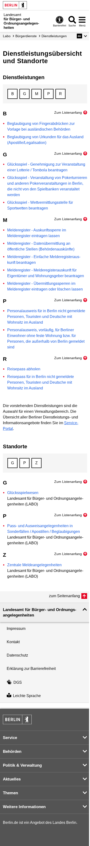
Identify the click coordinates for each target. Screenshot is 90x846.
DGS (17, 682)
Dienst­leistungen (54, 36)
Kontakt (13, 642)
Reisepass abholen (23, 369)
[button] (82, 36)
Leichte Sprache (27, 696)
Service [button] (10, 737)
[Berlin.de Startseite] (15, 5)
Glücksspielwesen (22, 493)
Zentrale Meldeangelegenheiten (34, 565)
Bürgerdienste (26, 36)
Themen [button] (10, 793)
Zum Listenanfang (68, 112)
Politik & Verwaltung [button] (22, 765)
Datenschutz (17, 655)
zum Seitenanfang (64, 596)
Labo (7, 36)
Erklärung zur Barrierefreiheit (31, 669)
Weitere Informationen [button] (24, 807)
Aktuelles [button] (12, 779)
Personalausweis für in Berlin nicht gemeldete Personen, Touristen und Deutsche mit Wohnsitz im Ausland (46, 316)
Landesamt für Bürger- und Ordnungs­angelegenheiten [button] (39, 612)
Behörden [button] (12, 751)
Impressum (16, 629)
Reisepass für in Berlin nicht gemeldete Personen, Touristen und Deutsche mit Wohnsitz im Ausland (40, 382)
